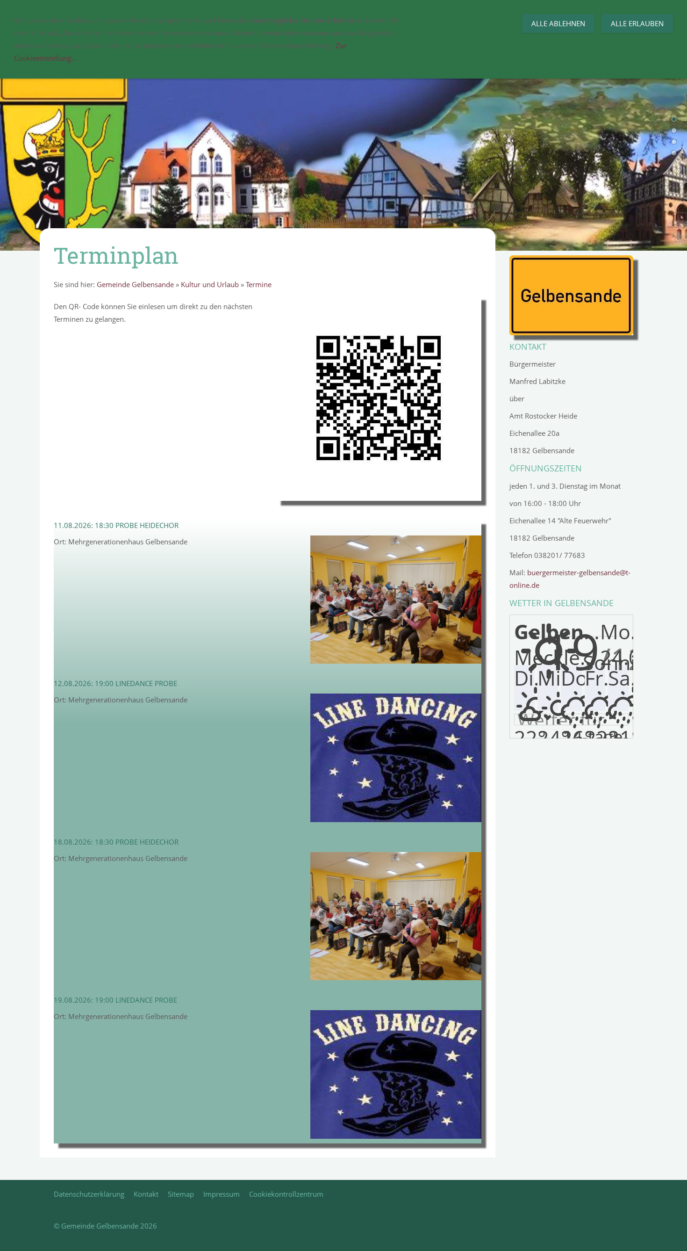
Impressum (221, 1194)
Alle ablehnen (558, 23)
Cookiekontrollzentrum (286, 1194)
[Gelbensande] (571, 295)
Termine (259, 284)
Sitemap (181, 1194)
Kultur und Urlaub (210, 284)
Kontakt (146, 1194)
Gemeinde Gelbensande (135, 284)
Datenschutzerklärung (89, 1194)
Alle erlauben (637, 23)
